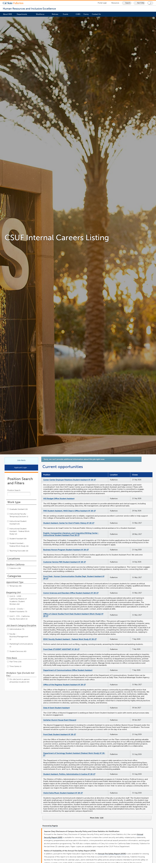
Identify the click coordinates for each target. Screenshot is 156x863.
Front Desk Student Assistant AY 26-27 (59, 734)
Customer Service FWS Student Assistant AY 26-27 (64, 562)
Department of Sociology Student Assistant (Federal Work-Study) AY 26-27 (74, 754)
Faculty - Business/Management (18, 636)
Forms (86, 14)
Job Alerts (21, 460)
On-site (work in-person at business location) (19, 680)
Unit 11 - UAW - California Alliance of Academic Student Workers (18, 600)
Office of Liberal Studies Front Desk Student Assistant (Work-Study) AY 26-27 (73, 615)
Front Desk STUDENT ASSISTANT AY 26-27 (61, 649)
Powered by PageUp (50, 826)
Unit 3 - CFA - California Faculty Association (19, 617)
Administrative (16, 629)
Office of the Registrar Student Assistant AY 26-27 (64, 685)
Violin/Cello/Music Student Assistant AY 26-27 (63, 793)
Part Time (15, 662)
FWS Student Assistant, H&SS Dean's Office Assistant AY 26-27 (69, 511)
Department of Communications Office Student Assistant (67, 670)
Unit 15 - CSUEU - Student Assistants (18, 610)
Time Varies (15, 666)
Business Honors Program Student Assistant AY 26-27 (66, 550)
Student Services (17, 651)
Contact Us (96, 14)
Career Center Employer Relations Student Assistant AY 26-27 (69, 480)
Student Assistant (17, 538)
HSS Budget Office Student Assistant (58, 498)
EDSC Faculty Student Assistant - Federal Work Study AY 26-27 (70, 639)
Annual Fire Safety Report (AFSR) (112, 854)
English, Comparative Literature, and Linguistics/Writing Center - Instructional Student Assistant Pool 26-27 (71, 534)
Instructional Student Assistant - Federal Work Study (19, 531)
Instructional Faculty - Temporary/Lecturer (18, 515)
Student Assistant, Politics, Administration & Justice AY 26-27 (69, 774)
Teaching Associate (18, 551)
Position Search (13, 490)
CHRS (78, 14)
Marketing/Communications (21, 645)
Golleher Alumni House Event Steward (59, 720)
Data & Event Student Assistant (56, 708)
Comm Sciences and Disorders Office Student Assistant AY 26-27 (71, 593)
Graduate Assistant (18, 509)
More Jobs (96, 818)
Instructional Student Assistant (17, 522)
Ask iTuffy (140, 3)
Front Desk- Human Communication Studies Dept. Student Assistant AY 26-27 (73, 577)
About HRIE (7, 14)
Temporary (15, 586)
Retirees (55, 14)
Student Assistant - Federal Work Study (18, 544)
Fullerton (14, 568)
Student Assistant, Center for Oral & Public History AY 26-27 (68, 523)
